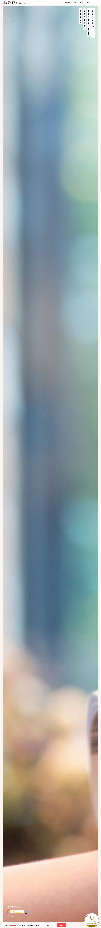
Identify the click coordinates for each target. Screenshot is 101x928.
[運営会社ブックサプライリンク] (22, 3)
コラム (87, 2)
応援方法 (76, 2)
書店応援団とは (68, 2)
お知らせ (82, 2)
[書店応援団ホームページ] (10, 2)
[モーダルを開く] (95, 2)
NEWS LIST (61, 925)
